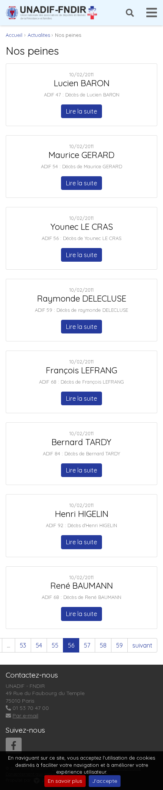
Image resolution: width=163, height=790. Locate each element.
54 (39, 645)
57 (87, 645)
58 (103, 645)
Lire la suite (81, 111)
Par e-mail (25, 715)
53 (23, 645)
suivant (142, 645)
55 (55, 645)
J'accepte (104, 780)
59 (119, 645)
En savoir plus (65, 780)
